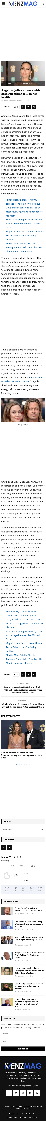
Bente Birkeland (10, 101)
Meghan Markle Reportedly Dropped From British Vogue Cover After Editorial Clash (23, 705)
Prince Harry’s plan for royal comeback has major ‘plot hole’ (28, 909)
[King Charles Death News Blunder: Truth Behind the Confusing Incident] (7, 956)
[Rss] (37, 1093)
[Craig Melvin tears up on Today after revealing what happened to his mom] (7, 924)
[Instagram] (23, 1093)
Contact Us (30, 1114)
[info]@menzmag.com (28, 1086)
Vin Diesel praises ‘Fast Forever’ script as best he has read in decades (29, 986)
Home (11, 1114)
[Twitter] (16, 1093)
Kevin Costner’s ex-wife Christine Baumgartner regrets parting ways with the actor (21, 755)
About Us (20, 1114)
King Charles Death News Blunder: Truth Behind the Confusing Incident (25, 235)
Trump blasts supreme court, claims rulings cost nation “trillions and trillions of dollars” (27, 1003)
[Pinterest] (30, 1093)
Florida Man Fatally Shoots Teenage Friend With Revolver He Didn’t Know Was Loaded (24, 247)
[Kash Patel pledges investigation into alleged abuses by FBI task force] (7, 940)
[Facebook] (9, 1093)
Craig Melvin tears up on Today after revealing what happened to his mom (24, 211)
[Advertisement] (23, 36)
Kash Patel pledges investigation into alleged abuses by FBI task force (24, 223)
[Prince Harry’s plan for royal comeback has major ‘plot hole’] (7, 911)
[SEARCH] (42, 829)
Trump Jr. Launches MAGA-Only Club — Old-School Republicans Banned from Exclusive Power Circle (23, 690)
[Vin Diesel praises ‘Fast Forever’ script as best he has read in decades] (7, 987)
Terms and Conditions (28, 1117)
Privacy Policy (12, 1117)
